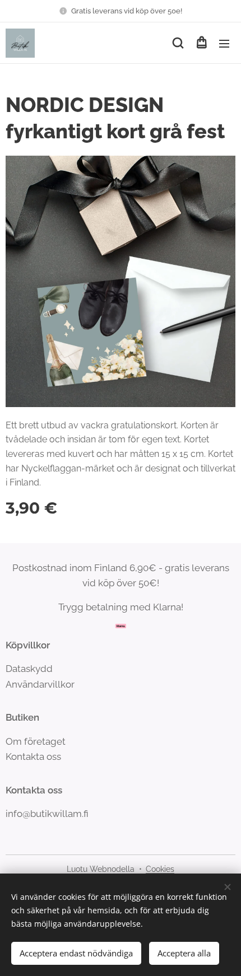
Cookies (160, 869)
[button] (178, 43)
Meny (224, 43)
